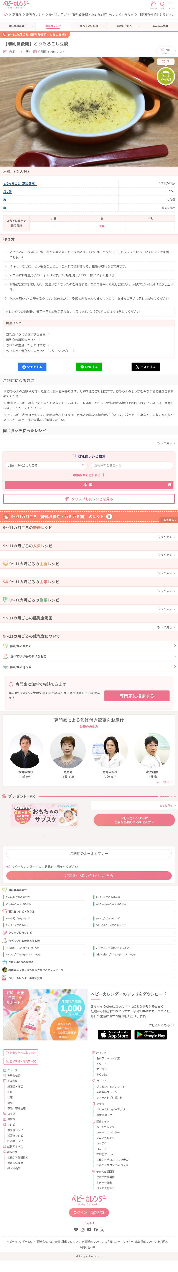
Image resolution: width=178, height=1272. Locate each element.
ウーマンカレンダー (108, 1132)
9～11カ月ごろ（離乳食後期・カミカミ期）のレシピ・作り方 (91, 14)
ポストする (148, 367)
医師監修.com (104, 1154)
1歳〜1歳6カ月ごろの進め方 (111, 903)
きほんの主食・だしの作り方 (26, 345)
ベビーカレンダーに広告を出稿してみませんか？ (134, 820)
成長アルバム (15, 1146)
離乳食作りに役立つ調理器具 (26, 334)
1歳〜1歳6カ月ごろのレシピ (111, 925)
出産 (10, 1097)
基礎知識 (12, 1081)
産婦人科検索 (15, 1163)
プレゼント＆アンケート (110, 1086)
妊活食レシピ (15, 1141)
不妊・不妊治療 (16, 1108)
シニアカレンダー (106, 1137)
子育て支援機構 (105, 1177)
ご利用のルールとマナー (89, 853)
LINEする (91, 367)
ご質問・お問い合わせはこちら (89, 875)
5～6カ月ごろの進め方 (18, 897)
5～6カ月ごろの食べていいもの (22, 948)
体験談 (11, 1119)
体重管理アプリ (105, 1115)
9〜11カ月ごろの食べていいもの (23, 954)
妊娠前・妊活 (15, 1086)
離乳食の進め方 (20, 646)
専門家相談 (13, 1075)
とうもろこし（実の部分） (20, 183)
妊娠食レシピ (15, 1135)
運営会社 (42, 1241)
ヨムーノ (101, 1148)
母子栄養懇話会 (105, 1188)
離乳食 (16, 14)
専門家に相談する (137, 696)
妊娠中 (11, 1092)
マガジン (101, 1069)
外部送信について (92, 1241)
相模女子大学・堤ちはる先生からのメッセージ (35, 970)
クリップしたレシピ (20, 932)
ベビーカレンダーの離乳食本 (25, 978)
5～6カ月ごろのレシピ (18, 918)
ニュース (12, 1070)
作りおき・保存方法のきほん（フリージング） (38, 350)
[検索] (162, 5)
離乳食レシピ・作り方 (21, 911)
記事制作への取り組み (23, 1052)
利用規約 (163, 1241)
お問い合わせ (87, 1247)
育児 (10, 1103)
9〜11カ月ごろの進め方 (18, 903)
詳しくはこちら (159, 1025)
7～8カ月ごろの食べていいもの (113, 948)
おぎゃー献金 (104, 1182)
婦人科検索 (13, 1168)
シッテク (101, 1143)
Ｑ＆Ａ (11, 1113)
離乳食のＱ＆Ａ (20, 667)
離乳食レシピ (35, 14)
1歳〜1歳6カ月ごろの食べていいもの (116, 954)
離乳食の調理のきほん (21, 339)
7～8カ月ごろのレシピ (108, 918)
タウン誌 (101, 1074)
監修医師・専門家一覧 (23, 1061)
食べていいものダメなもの (28, 656)
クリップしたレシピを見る (92, 498)
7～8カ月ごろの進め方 (108, 897)
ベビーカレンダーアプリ (110, 1109)
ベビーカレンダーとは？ (21, 1241)
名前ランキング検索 (108, 1058)
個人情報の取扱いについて (65, 1241)
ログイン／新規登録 (89, 1212)
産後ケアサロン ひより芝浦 (112, 1165)
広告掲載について (145, 1241)
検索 (89, 484)
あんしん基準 (160, 26)
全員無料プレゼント (108, 1092)
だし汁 (7, 191)
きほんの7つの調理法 (20, 962)
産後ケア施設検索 (17, 1157)
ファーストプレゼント (109, 1097)
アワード (101, 1063)
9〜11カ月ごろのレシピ (18, 925)
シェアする (34, 367)
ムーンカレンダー (106, 1127)
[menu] (171, 5)
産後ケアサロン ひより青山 (112, 1159)
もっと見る (164, 443)
